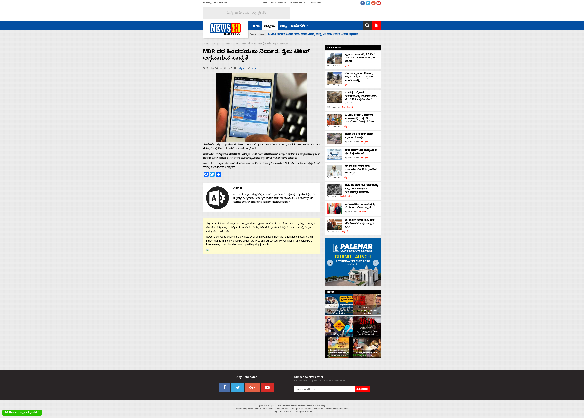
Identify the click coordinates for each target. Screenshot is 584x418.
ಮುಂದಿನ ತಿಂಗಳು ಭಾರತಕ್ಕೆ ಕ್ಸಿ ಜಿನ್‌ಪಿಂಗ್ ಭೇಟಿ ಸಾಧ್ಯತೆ (360, 206)
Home (264, 3)
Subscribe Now (315, 3)
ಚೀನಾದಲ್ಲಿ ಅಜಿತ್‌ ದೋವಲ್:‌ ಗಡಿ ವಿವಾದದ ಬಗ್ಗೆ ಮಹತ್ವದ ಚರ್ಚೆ (360, 224)
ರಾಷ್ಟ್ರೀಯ (270, 26)
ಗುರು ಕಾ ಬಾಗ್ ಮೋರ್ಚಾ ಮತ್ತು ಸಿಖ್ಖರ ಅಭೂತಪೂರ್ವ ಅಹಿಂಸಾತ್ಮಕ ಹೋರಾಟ (361, 189)
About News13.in (278, 3)
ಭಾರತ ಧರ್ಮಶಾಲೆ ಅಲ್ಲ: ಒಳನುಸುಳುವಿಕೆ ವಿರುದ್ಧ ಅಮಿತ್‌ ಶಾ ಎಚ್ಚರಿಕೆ (361, 170)
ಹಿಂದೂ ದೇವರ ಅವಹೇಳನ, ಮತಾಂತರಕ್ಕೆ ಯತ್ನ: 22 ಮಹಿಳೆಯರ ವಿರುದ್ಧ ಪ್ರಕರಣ (359, 119)
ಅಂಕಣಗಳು (297, 26)
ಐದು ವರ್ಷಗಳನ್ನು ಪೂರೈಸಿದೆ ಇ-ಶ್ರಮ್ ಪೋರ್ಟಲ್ (361, 152)
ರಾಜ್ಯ (283, 26)
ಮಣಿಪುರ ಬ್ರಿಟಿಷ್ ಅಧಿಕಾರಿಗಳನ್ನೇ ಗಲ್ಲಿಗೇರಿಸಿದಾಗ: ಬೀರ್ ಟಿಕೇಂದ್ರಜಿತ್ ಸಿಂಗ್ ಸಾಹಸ (361, 98)
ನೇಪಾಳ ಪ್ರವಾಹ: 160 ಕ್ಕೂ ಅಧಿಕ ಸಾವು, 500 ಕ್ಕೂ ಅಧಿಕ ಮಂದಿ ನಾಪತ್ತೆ (360, 77)
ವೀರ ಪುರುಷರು (347, 107)
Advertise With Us (297, 3)
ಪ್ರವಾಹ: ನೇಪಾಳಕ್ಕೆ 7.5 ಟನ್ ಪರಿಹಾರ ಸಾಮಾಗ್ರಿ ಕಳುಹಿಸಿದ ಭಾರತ (360, 58)
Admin (254, 68)
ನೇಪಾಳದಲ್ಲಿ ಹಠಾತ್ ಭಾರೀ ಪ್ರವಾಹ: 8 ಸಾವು (294, 34)
